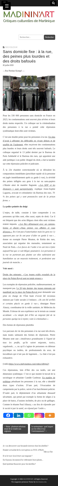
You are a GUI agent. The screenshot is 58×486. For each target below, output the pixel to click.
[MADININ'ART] (29, 15)
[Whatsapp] (29, 415)
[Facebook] (8, 415)
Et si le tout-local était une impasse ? (18, 456)
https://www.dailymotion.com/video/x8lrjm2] (29, 364)
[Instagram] (39, 415)
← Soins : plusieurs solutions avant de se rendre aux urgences (14, 428)
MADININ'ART (28, 479)
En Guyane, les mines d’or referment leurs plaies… (23, 460)
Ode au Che (48, 452)
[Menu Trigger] (7, 6)
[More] (50, 415)
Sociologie (11, 47)
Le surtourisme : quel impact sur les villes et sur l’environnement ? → (42, 428)
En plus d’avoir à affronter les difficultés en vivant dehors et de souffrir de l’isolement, (29, 141)
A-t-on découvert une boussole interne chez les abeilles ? (25, 446)
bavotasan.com (41, 482)
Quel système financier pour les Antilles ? (19, 464)
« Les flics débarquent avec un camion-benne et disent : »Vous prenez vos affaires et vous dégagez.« (29, 228)
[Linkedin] (19, 415)
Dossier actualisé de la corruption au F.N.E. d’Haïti (23, 450)
